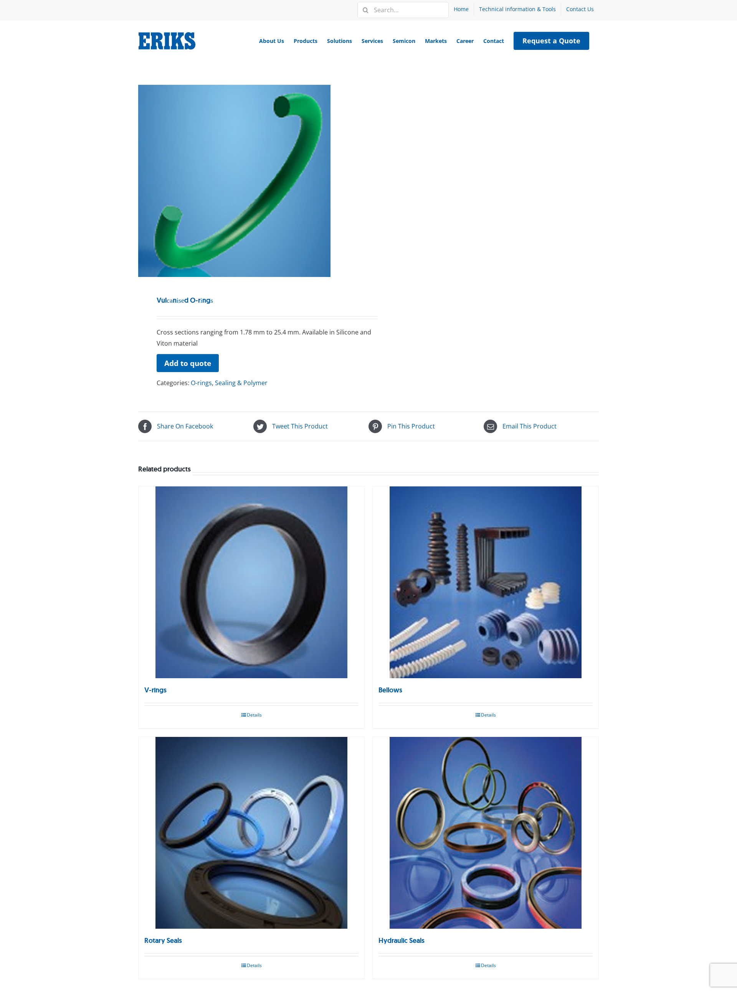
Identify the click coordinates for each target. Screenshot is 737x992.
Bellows (390, 690)
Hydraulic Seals (401, 940)
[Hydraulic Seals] (485, 833)
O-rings (201, 383)
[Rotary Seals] (251, 833)
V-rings (155, 690)
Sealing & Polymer (241, 383)
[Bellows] (485, 582)
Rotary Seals (163, 940)
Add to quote (187, 363)
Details (254, 715)
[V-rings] (251, 582)
